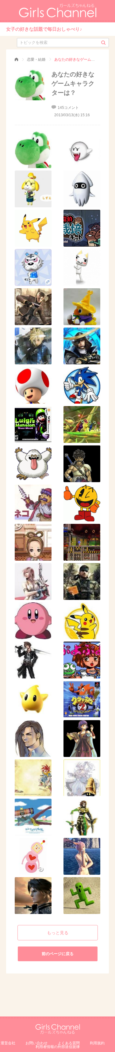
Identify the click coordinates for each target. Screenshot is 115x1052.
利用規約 (97, 1043)
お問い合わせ (36, 1043)
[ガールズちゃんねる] (16, 59)
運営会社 (8, 1043)
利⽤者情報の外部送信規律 (58, 1047)
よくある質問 (69, 1043)
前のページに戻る (58, 953)
